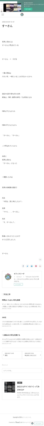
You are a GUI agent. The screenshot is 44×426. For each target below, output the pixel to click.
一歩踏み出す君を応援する (11, 335)
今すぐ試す (28, 9)
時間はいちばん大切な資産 (11, 300)
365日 (4, 317)
